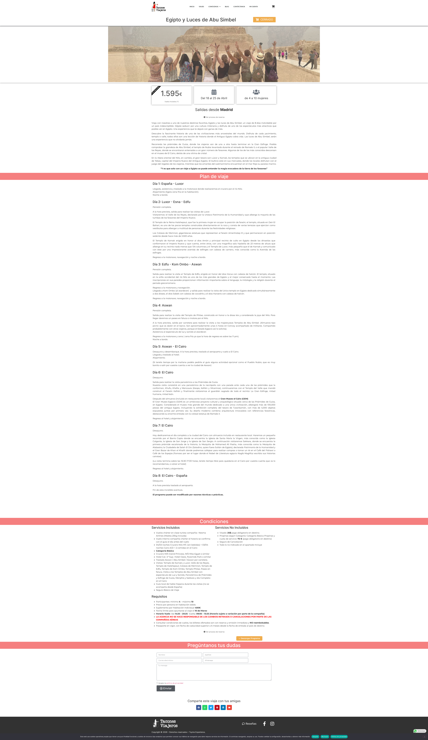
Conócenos (213, 6)
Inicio (192, 6)
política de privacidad (174, 683)
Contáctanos (239, 6)
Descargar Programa (250, 638)
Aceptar (315, 736)
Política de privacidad (339, 736)
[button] (264, 19)
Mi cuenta (253, 6)
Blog (227, 6)
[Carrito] (273, 6)
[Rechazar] (424, 737)
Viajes (201, 6)
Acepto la (171, 683)
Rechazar (325, 736)
